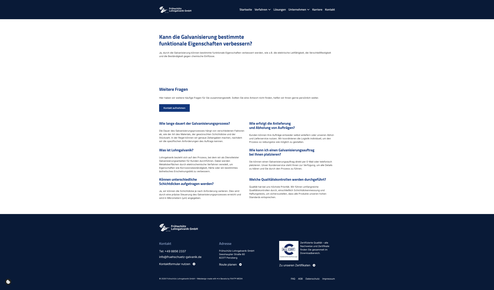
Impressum (328, 278)
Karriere (317, 9)
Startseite (246, 9)
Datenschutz (313, 278)
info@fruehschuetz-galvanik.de (180, 257)
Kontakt (330, 9)
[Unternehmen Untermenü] (308, 9)
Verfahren (261, 9)
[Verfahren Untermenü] (269, 9)
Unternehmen (297, 9)
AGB (300, 278)
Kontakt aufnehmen (174, 108)
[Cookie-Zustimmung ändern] (8, 282)
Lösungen (280, 9)
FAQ (293, 278)
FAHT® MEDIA (236, 279)
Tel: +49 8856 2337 (172, 251)
